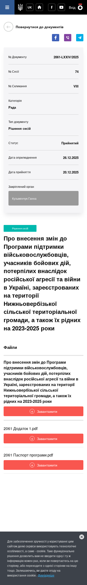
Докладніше (46, 575)
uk (30, 7)
